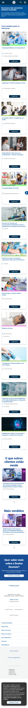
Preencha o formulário (14, 575)
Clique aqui (11, 669)
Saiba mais (14, 61)
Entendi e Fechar (14, 702)
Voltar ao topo (14, 585)
